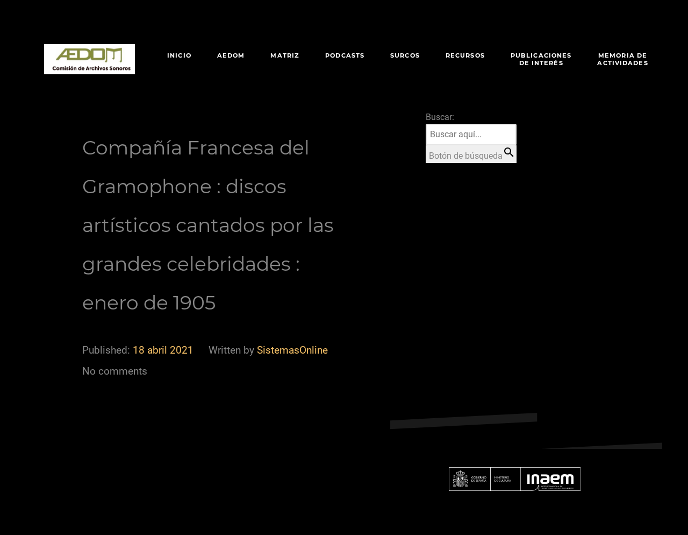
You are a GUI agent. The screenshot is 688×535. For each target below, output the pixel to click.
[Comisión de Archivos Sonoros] (89, 59)
